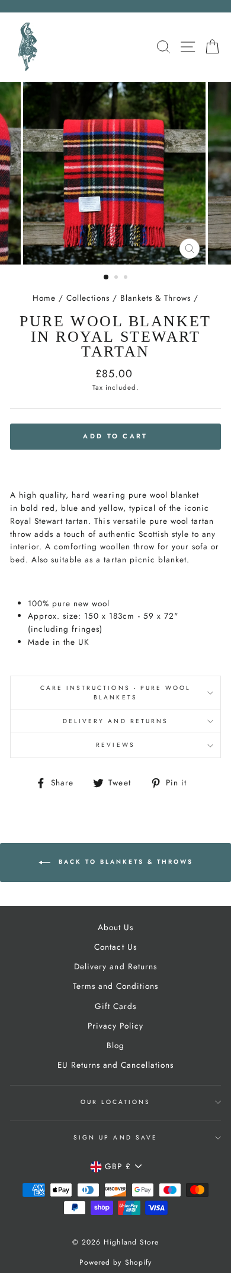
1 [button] (107, 278)
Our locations (116, 1101)
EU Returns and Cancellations (115, 1065)
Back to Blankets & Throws (124, 861)
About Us (115, 927)
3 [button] (127, 278)
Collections (88, 298)
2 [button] (117, 278)
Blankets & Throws (155, 298)
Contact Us (115, 947)
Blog (115, 1045)
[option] (115, 173)
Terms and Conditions (115, 986)
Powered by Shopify (115, 1262)
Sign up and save (115, 1137)
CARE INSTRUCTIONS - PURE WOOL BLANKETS (115, 692)
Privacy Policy (115, 1026)
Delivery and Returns (115, 721)
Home (44, 298)
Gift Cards (115, 1006)
